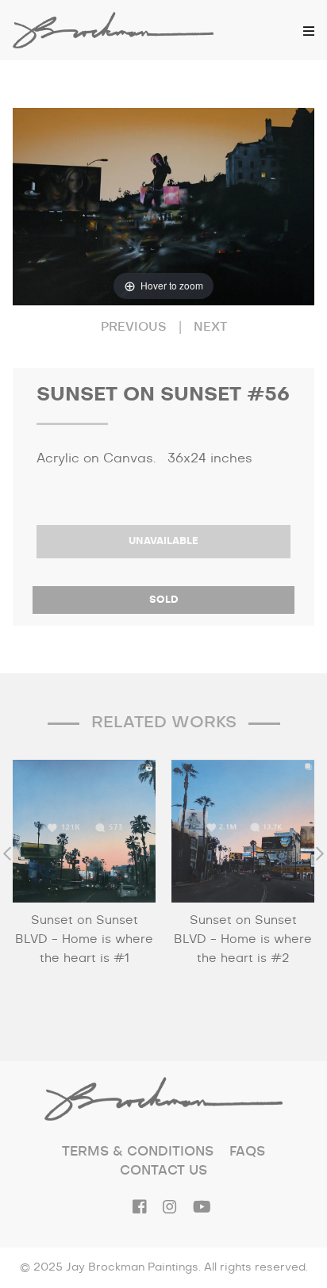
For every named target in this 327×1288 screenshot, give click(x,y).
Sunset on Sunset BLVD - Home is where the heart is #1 (84, 939)
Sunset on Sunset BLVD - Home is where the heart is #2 (243, 939)
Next (210, 327)
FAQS (247, 1151)
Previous (134, 327)
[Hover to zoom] (163, 206)
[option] (84, 891)
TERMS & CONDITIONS (138, 1151)
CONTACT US (163, 1170)
